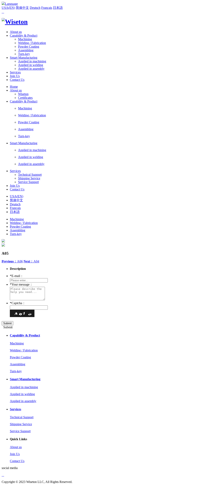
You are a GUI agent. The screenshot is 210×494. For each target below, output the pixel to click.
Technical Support (30, 174)
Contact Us (17, 79)
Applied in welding (30, 65)
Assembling (25, 50)
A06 (12, 261)
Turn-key (24, 54)
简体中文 (22, 7)
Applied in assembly (31, 68)
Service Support (28, 182)
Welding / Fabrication (32, 43)
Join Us (15, 76)
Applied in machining (32, 61)
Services (15, 72)
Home (14, 86)
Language (11, 4)
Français (46, 7)
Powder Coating (28, 46)
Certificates (25, 97)
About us (16, 32)
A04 (31, 261)
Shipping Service (29, 178)
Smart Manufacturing (23, 57)
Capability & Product (23, 35)
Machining (25, 39)
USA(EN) (8, 7)
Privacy (6, 489)
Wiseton (23, 94)
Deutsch (35, 7)
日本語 (58, 7)
